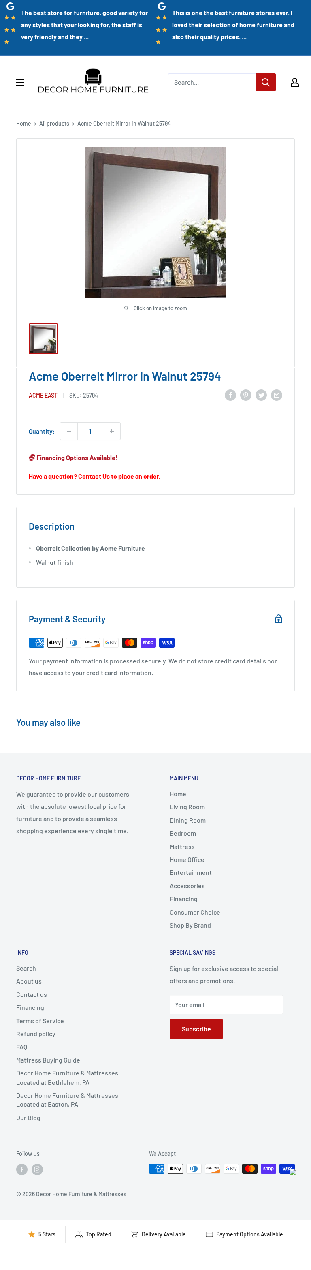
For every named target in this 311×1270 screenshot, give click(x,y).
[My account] (295, 82)
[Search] (266, 82)
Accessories (187, 885)
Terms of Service (40, 1020)
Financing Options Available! (76, 457)
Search (26, 968)
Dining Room (188, 820)
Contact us (31, 994)
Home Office (187, 859)
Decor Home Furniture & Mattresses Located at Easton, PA (67, 1099)
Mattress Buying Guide (48, 1060)
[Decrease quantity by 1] (68, 431)
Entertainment (191, 872)
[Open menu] (20, 82)
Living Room (187, 806)
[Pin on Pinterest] (245, 394)
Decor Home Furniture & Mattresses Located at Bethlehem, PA (67, 1077)
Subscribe (196, 1029)
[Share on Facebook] (230, 394)
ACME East (43, 395)
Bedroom (183, 833)
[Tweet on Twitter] (261, 394)
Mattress (182, 846)
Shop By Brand (190, 925)
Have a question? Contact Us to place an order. (94, 476)
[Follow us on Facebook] (22, 1169)
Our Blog (28, 1117)
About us (29, 981)
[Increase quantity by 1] (111, 431)
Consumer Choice (195, 912)
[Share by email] (276, 394)
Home (23, 123)
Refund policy (35, 1033)
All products (54, 123)
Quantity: (42, 431)
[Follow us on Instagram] (37, 1169)
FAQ (21, 1046)
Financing (184, 898)
